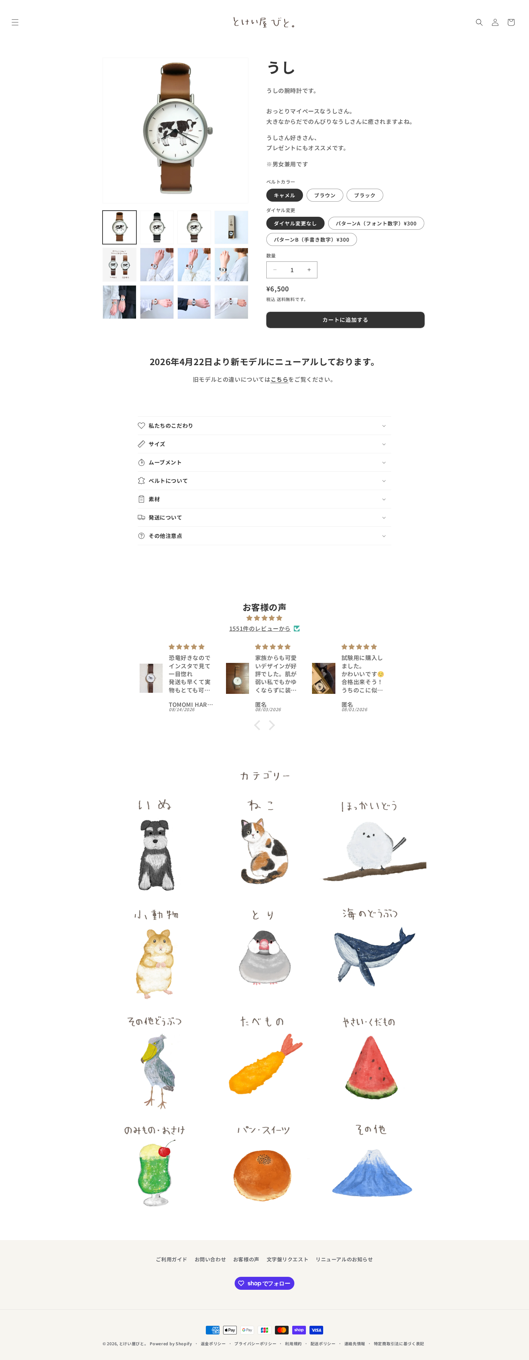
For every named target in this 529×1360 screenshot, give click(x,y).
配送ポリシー (323, 1343)
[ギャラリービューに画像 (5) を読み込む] (119, 265)
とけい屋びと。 (134, 1343)
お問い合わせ (210, 1259)
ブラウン (325, 195)
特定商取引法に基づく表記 (399, 1343)
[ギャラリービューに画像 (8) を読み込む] (231, 265)
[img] (264, 617)
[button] (15, 22)
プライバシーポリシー (255, 1343)
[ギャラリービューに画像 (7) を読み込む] (194, 265)
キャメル (284, 195)
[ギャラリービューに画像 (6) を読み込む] (157, 265)
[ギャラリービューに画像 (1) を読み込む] (119, 227)
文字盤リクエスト (288, 1259)
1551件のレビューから (260, 628)
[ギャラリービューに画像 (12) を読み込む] (231, 302)
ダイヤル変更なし (295, 223)
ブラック (365, 195)
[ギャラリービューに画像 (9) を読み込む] (119, 302)
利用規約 (293, 1343)
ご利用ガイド (171, 1259)
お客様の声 (246, 1259)
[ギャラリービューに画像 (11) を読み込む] (194, 302)
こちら (280, 379)
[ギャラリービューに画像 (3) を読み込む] (194, 227)
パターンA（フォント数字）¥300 (376, 223)
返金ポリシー (213, 1343)
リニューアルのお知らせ (344, 1259)
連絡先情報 (355, 1343)
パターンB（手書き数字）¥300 (311, 239)
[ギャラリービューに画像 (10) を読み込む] (157, 302)
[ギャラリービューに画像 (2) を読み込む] (157, 227)
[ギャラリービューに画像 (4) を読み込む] (231, 227)
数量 (271, 255)
